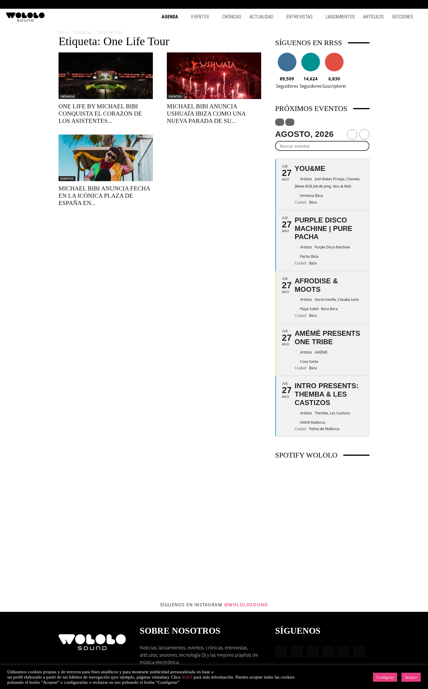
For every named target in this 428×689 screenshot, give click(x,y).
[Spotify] (398, 4)
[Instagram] (379, 4)
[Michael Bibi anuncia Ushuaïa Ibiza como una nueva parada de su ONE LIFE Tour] (214, 75)
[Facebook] (369, 4)
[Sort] (289, 122)
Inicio (63, 32)
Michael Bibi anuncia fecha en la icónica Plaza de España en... (104, 195)
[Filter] (279, 122)
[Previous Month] (352, 134)
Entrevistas (299, 17)
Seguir (287, 55)
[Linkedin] (389, 4)
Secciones (402, 17)
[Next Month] (364, 134)
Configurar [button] (385, 677)
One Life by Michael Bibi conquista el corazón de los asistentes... (100, 113)
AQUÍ (186, 677)
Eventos (200, 17)
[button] (361, 4)
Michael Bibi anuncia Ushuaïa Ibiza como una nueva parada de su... (206, 113)
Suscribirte (334, 55)
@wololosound (246, 604)
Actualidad (261, 17)
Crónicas (231, 17)
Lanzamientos (340, 17)
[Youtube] (417, 4)
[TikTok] (408, 4)
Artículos (373, 17)
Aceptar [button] (411, 677)
